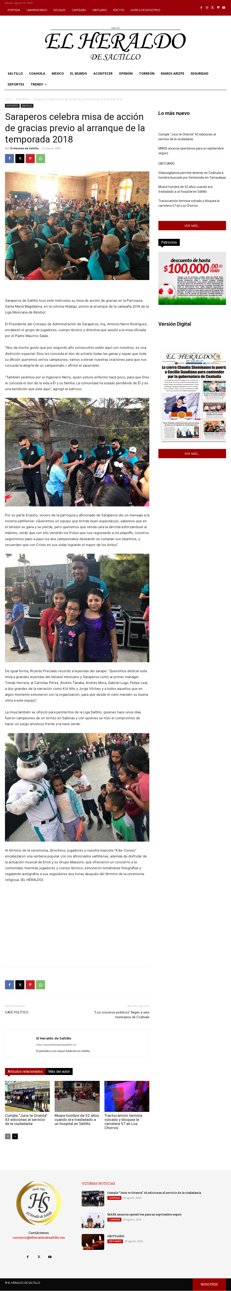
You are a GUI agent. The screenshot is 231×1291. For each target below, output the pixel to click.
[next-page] (15, 1136)
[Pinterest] (30, 158)
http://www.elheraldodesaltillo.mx (56, 1044)
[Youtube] (223, 8)
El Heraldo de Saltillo (24, 148)
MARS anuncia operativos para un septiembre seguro (191, 151)
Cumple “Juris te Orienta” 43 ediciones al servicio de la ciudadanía (26, 1119)
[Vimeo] (218, 8)
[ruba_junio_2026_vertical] (192, 303)
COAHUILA (114, 1197)
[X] (212, 8)
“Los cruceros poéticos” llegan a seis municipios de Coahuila (121, 1014)
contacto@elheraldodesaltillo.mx (39, 1238)
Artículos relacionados (25, 1071)
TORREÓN (114, 1219)
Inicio (8, 99)
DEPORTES (22, 99)
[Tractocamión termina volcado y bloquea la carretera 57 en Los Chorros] (126, 1096)
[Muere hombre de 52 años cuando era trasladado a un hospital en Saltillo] (77, 1096)
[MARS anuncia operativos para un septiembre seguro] (93, 1220)
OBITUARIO (166, 163)
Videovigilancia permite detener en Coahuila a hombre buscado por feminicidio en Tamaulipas (192, 175)
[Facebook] (201, 8)
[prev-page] (8, 1136)
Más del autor (59, 1071)
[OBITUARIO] (93, 1242)
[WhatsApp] (40, 158)
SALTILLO (27, 105)
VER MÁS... (192, 225)
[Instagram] (207, 8)
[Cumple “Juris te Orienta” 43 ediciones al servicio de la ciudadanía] (27, 1096)
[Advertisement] (77, 932)
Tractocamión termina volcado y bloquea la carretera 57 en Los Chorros (123, 1121)
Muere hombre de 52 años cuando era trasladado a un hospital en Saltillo (77, 1119)
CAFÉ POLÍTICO (16, 1012)
